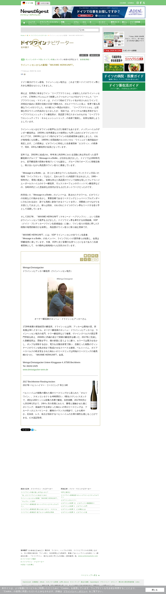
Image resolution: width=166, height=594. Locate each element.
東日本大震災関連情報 (126, 582)
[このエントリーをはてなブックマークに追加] (32, 430)
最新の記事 (95, 55)
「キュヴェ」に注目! (28, 501)
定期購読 (131, 3)
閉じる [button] (155, 590)
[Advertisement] (60, 458)
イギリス (43, 2)
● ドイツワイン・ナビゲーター (32, 562)
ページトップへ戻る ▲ (90, 575)
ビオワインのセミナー (69, 500)
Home (23, 35)
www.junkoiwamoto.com (88, 556)
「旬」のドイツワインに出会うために (34, 495)
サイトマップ (74, 582)
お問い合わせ (64, 582)
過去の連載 (85, 582)
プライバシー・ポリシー (75, 591)
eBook (42, 582)
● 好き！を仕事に (27, 565)
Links (138, 582)
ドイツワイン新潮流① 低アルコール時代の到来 (37, 512)
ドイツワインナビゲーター (39, 35)
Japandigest (94, 582)
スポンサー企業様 (120, 50)
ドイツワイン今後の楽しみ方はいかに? (34, 492)
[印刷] (24, 75)
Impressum (27, 582)
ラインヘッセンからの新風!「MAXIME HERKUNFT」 (40, 498)
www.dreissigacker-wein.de (35, 369)
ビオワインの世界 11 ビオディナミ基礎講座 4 (77, 503)
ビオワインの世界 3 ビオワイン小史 (74, 512)
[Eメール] (22, 75)
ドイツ (28, 2)
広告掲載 (123, 3)
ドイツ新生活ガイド (124, 87)
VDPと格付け (65, 492)
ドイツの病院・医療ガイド (124, 77)
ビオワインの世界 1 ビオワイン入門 (74, 506)
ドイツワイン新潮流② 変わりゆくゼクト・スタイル (39, 509)
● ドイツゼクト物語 (28, 559)
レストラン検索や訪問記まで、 (58, 59)
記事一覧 (84, 55)
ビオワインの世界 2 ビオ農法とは (73, 509)
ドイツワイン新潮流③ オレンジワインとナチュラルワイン (40, 505)
